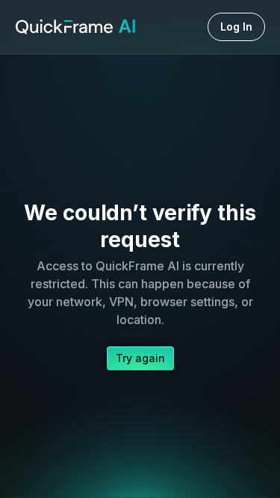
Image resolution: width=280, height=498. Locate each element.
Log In (236, 26)
